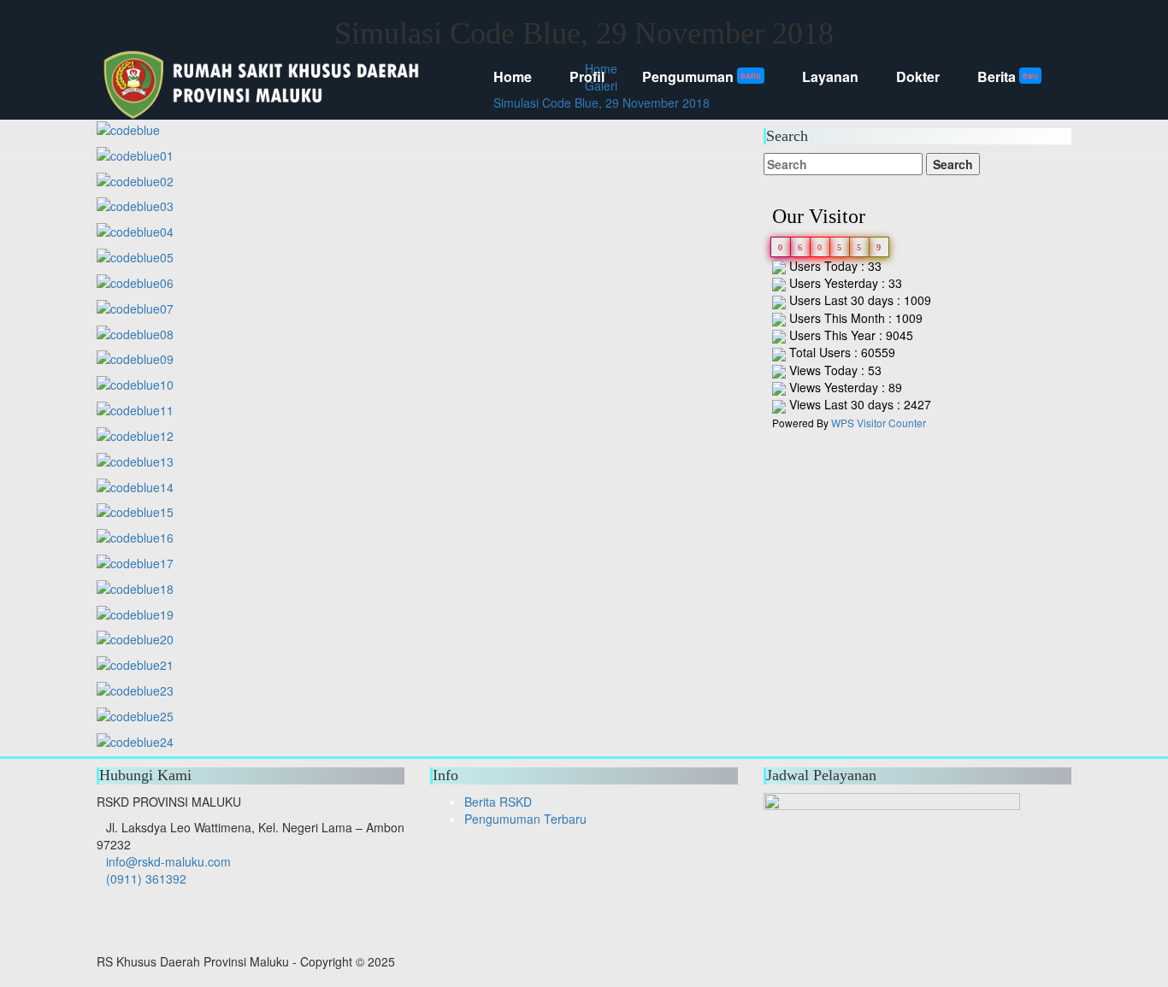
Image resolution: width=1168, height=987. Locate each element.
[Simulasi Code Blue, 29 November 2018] (135, 178)
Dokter (918, 76)
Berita (1007, 76)
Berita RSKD (498, 801)
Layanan (830, 76)
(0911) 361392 (146, 878)
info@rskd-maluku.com (168, 861)
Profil (587, 76)
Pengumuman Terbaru (525, 818)
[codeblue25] (135, 714)
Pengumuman (701, 76)
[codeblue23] (135, 688)
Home (512, 76)
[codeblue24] (135, 739)
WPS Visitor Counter (878, 422)
